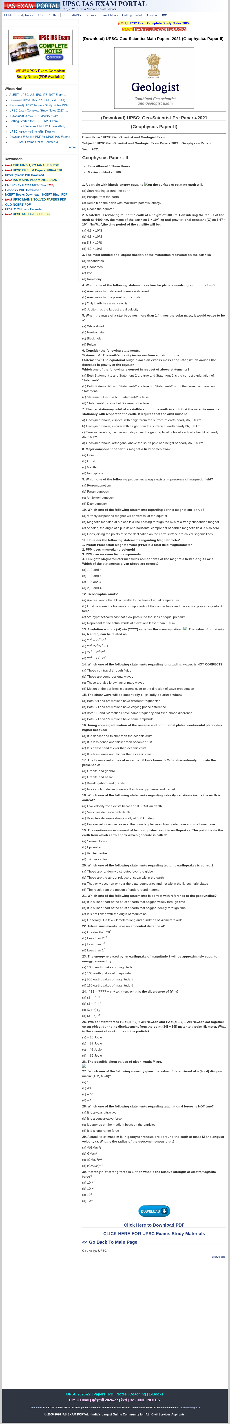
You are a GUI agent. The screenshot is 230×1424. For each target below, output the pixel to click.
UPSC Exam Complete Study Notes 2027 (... (38, 110)
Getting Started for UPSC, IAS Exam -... (35, 121)
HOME (8, 15)
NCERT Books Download (22, 194)
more (72, 147)
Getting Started (132, 15)
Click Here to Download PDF (154, 1225)
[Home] (32, 8)
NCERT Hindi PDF (54, 194)
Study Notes (25, 15)
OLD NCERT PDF (18, 204)
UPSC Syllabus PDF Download (24, 175)
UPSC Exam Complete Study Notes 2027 (159, 23)
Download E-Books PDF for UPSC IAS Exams (39, 136)
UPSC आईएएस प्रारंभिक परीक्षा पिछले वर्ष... (33, 131)
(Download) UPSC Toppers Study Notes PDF (38, 105)
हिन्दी (164, 15)
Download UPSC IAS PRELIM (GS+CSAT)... (38, 100)
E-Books (90, 15)
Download (152, 15)
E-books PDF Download (23, 190)
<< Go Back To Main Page (109, 1242)
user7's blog (218, 1256)
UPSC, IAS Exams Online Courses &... (35, 142)
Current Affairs (109, 15)
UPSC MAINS (71, 15)
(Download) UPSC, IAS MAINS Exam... (35, 116)
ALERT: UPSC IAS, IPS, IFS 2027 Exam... (37, 94)
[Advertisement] (154, 1294)
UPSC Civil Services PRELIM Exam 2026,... (38, 126)
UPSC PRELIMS (48, 15)
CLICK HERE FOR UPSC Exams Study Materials (154, 1233)
